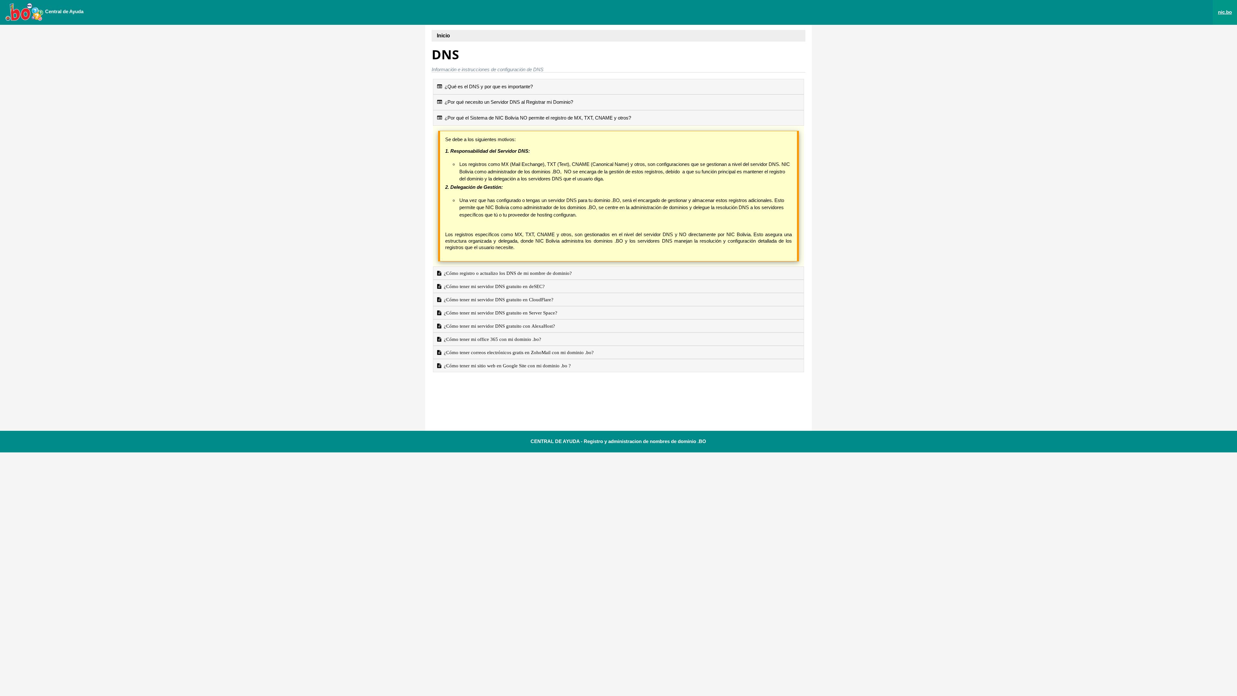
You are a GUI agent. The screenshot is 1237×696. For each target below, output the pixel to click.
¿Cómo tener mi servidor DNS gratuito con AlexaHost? (498, 326)
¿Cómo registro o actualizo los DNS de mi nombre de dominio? (506, 273)
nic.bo (1225, 12)
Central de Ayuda (63, 11)
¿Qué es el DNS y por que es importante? (487, 86)
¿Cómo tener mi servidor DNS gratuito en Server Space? (499, 312)
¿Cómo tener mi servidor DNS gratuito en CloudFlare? (497, 299)
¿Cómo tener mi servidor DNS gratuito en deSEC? (493, 286)
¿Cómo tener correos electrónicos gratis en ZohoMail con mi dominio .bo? (517, 352)
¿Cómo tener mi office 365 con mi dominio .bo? (491, 339)
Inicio (443, 35)
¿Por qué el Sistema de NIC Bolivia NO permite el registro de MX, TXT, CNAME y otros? (536, 118)
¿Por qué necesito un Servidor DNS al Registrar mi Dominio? (507, 102)
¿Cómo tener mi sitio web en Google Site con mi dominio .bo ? (506, 365)
